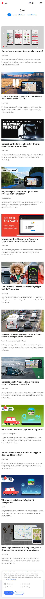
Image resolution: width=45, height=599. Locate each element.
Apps (14, 15)
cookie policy (12, 579)
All (9, 15)
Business (22, 15)
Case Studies (32, 15)
